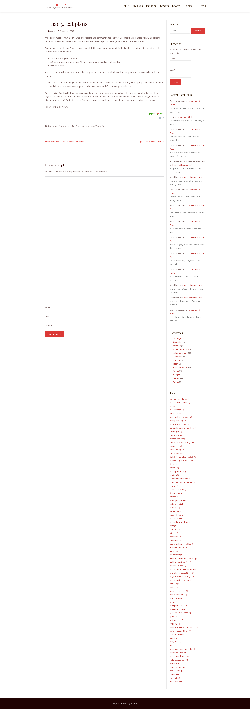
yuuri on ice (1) (176, 681)
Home (125, 6)
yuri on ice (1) (175, 678)
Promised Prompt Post (182, 165)
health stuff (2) (176, 518)
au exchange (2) (177, 409)
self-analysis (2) (176, 620)
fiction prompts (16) (178, 500)
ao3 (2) (172, 406)
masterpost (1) (176, 554)
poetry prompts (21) (178, 594)
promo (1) (174, 602)
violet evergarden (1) (179, 660)
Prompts (176, 374)
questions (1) (175, 616)
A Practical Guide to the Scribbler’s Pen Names (65, 141)
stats (101, 126)
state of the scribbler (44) (180, 631)
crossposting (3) (176, 453)
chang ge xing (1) (177, 435)
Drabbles (177, 345)
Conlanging (177, 338)
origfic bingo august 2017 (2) (182, 573)
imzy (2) (173, 525)
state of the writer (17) (179, 634)
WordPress (134, 703)
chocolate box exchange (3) (182, 442)
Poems (188, 6)
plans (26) (174, 587)
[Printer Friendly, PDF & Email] (156, 113)
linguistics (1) (175, 540)
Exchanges (177, 356)
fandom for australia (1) (180, 478)
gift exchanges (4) (177, 511)
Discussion (177, 342)
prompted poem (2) (178, 609)
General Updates (170, 6)
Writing (66, 126)
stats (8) (173, 638)
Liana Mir (59, 5)
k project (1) (175, 529)
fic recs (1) (174, 496)
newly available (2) (178, 565)
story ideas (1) (176, 641)
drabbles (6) (175, 467)
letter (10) (174, 533)
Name (48, 307)
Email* (172, 70)
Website (48, 325)
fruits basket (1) (176, 504)
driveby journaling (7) (179, 471)
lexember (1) (175, 536)
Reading (176, 378)
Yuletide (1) (174, 674)
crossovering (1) (177, 449)
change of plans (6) (178, 438)
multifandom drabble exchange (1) (185, 558)
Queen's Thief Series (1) (180, 612)
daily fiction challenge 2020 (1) (183, 457)
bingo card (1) (175, 413)
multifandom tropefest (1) (181, 562)
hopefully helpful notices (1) (182, 522)
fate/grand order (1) (178, 489)
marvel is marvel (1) (178, 547)
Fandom (151, 6)
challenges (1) (176, 431)
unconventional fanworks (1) (182, 649)
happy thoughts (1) (178, 515)
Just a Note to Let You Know (152, 141)
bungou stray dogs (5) (179, 424)
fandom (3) (174, 475)
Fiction (175, 363)
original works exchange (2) (182, 576)
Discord (201, 6)
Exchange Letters (180, 353)
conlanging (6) (176, 446)
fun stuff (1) (175, 507)
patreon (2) (174, 583)
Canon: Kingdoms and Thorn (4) (183, 428)
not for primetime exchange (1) (183, 569)
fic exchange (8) (176, 493)
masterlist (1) (175, 551)
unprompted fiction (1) (179, 652)
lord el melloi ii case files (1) (181, 544)
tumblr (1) (174, 645)
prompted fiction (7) (178, 605)
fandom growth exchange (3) (182, 482)
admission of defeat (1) (180, 399)
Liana (52, 31)
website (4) (174, 663)
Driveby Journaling (181, 349)
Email (48, 316)
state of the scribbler (89, 126)
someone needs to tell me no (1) (184, 627)
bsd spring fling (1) (178, 420)
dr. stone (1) (175, 464)
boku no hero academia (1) (181, 417)
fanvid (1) (174, 486)
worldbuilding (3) (177, 670)
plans (77, 126)
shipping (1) (175, 623)
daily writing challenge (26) (181, 460)
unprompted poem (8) (179, 656)
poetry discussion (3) (179, 591)
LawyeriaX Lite (117, 703)
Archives (137, 6)
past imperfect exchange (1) (182, 580)
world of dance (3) (177, 667)
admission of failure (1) (180, 402)
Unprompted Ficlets (186, 117)
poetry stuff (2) (176, 598)
